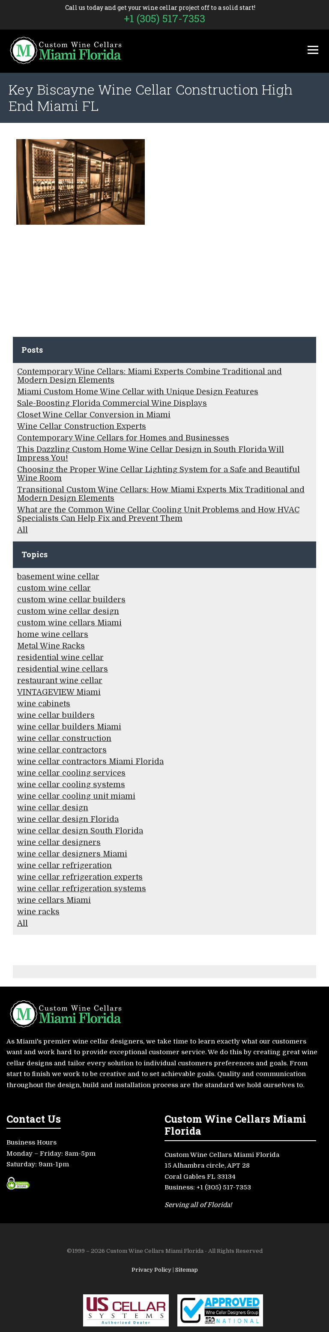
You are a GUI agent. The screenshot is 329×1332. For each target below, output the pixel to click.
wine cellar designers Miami (72, 854)
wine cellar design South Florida (80, 831)
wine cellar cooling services (71, 773)
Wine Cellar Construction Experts (81, 426)
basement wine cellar (58, 576)
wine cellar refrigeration (64, 865)
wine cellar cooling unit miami (76, 796)
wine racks (38, 911)
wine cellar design (52, 807)
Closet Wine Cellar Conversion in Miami (93, 414)
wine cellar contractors (62, 750)
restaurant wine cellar (59, 680)
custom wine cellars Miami (69, 622)
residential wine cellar (60, 657)
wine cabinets (43, 703)
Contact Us (33, 1118)
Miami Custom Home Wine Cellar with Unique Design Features (137, 391)
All (22, 530)
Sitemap (186, 1270)
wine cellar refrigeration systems (81, 888)
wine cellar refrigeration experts (80, 877)
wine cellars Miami (54, 900)
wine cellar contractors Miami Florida (90, 761)
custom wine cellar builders (71, 599)
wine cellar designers (59, 842)
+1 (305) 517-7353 (164, 18)
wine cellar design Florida (68, 819)
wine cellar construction (64, 738)
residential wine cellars (62, 669)
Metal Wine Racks (51, 646)
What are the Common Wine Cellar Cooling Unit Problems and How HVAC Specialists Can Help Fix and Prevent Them (158, 514)
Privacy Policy (152, 1270)
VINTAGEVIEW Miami (59, 692)
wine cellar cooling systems (71, 784)
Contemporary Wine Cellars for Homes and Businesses (123, 438)
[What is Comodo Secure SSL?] (18, 1186)
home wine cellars (52, 634)
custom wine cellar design (68, 611)
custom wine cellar (54, 588)
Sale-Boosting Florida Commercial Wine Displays (112, 403)
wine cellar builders (56, 715)
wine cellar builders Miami (69, 726)
